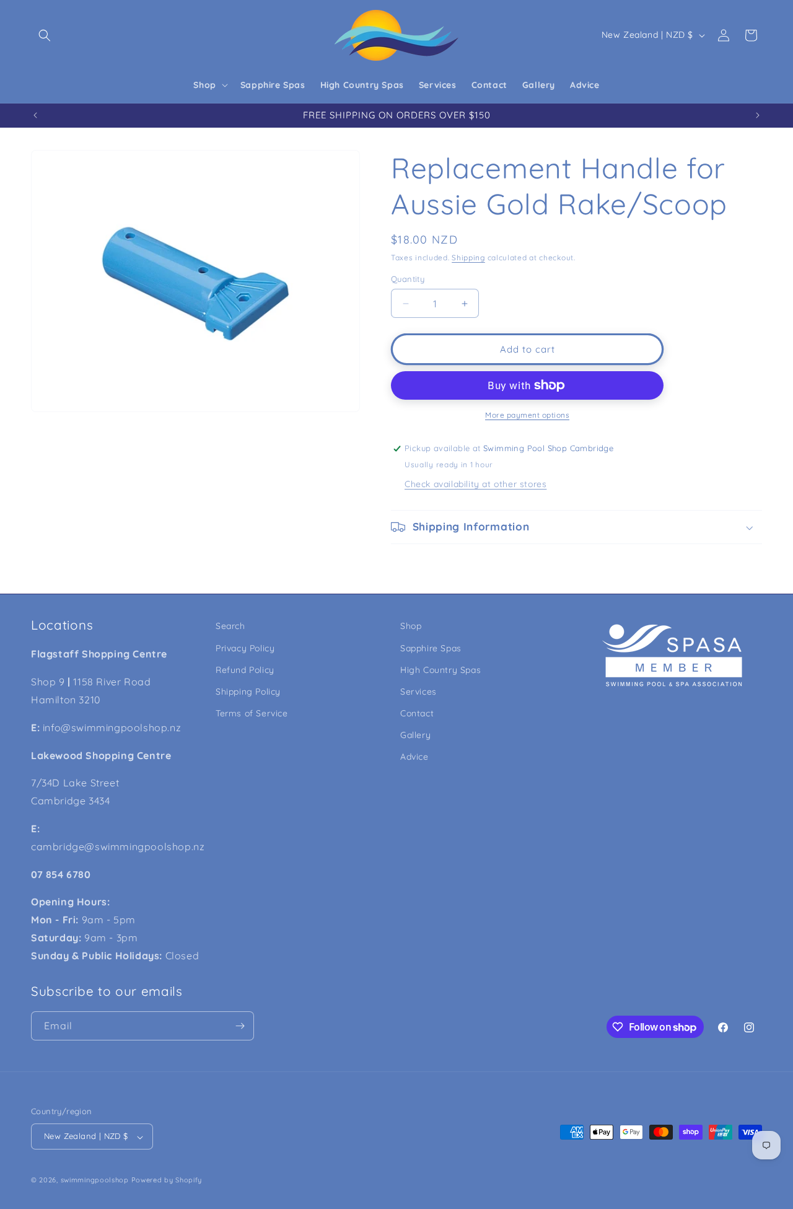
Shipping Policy (248, 691)
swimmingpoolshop (95, 1180)
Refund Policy (245, 669)
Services (418, 691)
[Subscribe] (239, 1025)
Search (230, 625)
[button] (44, 35)
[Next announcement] (757, 115)
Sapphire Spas (431, 647)
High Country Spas (440, 669)
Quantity (407, 279)
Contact (417, 713)
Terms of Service (252, 713)
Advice (414, 756)
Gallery (415, 735)
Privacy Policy (245, 647)
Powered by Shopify (167, 1180)
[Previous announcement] (35, 115)
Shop (410, 625)
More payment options (527, 415)
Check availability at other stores (475, 484)
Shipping (468, 257)
